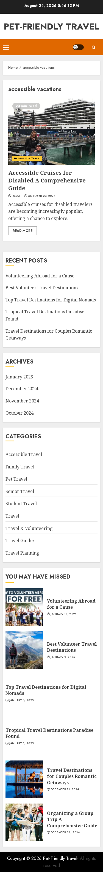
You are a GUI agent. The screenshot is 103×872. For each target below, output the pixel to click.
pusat (16, 196)
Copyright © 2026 (25, 858)
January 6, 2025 (21, 700)
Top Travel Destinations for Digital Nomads (50, 300)
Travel (12, 516)
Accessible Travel (27, 158)
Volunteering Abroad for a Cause (39, 276)
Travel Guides (20, 540)
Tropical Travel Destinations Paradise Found (49, 733)
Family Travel (19, 467)
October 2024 (19, 413)
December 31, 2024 (65, 789)
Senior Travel (19, 491)
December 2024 (21, 389)
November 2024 (22, 401)
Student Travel (21, 503)
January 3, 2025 (21, 743)
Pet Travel (16, 479)
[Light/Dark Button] (78, 47)
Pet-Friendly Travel (51, 26)
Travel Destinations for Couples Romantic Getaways (72, 776)
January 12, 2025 (64, 614)
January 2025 (19, 377)
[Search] (93, 47)
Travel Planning (22, 553)
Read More (22, 230)
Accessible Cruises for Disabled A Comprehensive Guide (47, 180)
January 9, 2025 (63, 657)
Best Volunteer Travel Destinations (41, 288)
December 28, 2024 (65, 832)
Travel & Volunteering (29, 528)
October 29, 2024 (41, 196)
